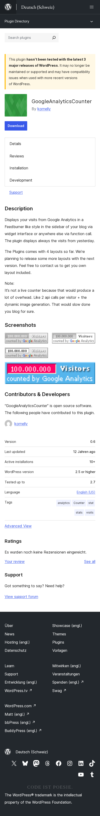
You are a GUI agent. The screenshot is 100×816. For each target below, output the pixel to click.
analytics (64, 503)
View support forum (21, 596)
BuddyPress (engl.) (23, 730)
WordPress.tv (18, 690)
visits (89, 512)
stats (79, 512)
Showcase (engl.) (67, 625)
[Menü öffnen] (92, 7)
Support (16, 192)
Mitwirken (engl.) (66, 665)
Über (9, 625)
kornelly (44, 108)
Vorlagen (59, 650)
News (9, 634)
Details (15, 143)
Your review (15, 561)
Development (21, 180)
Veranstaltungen (66, 674)
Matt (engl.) (17, 714)
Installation (19, 168)
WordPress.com (20, 705)
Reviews (17, 156)
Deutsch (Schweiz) (32, 752)
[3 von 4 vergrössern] (42, 353)
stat (90, 503)
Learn (9, 665)
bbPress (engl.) (20, 722)
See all (89, 561)
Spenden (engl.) (68, 682)
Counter (79, 503)
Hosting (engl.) (17, 642)
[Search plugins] (54, 37)
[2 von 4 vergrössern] (89, 339)
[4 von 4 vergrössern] (89, 368)
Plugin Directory (17, 21)
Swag (59, 690)
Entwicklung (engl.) (21, 682)
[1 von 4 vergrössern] (42, 339)
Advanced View (18, 526)
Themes (59, 634)
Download (16, 126)
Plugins (58, 642)
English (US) (86, 492)
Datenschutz (16, 650)
